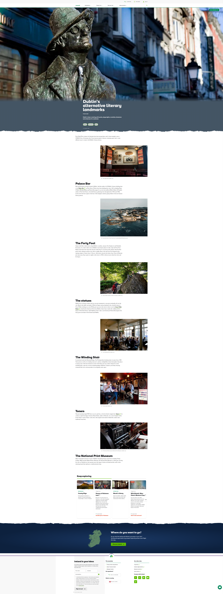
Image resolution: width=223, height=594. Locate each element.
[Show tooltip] (98, 574)
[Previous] (77, 499)
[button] (91, 482)
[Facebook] (135, 577)
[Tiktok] (135, 581)
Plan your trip (110, 5)
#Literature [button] (90, 124)
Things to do (98, 5)
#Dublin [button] (85, 124)
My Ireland (138, 1)
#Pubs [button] (96, 124)
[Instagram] (139, 577)
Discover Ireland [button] (117, 544)
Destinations (87, 5)
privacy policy (81, 585)
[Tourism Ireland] (78, 5)
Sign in (146, 1)
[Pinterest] (143, 577)
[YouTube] (147, 577)
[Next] (145, 499)
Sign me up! (79, 589)
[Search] (146, 5)
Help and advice (122, 5)
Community (129, 1)
